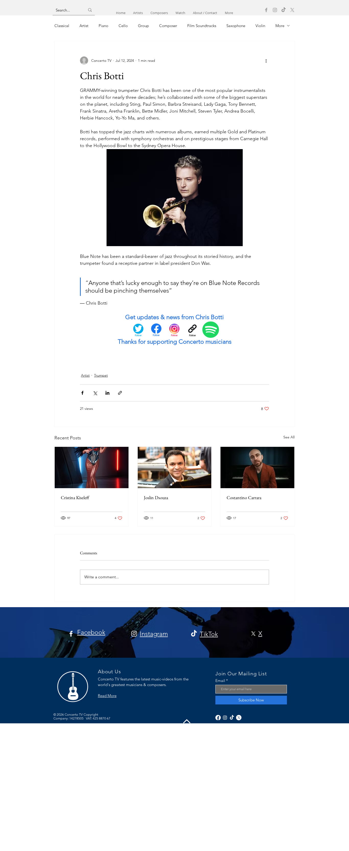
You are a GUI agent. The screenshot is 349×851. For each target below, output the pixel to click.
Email (220, 680)
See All (289, 437)
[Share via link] (120, 392)
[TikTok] (283, 10)
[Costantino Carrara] (257, 467)
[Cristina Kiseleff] (92, 467)
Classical (61, 25)
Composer (168, 25)
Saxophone (235, 25)
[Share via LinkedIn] (107, 392)
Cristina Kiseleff (75, 497)
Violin (260, 25)
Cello (123, 25)
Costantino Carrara (244, 497)
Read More (107, 695)
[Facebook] (266, 10)
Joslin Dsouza (156, 497)
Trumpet (101, 375)
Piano (103, 25)
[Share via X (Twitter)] (94, 392)
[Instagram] (275, 10)
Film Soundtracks (201, 25)
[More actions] (266, 60)
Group (143, 25)
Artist (83, 25)
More (279, 25)
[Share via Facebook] (82, 392)
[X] (292, 10)
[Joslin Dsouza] (175, 467)
